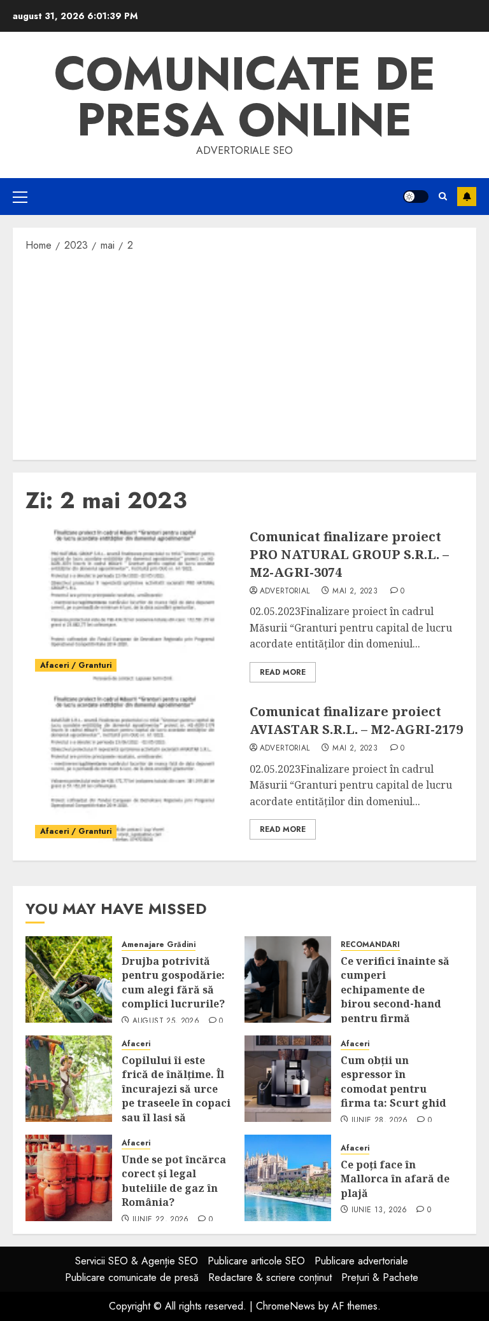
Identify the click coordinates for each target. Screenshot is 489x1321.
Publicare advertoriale (361, 1261)
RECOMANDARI (370, 944)
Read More (283, 672)
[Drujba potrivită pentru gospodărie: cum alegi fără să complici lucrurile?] (68, 979)
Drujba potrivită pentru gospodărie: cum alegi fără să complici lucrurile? (173, 982)
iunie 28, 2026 (379, 1121)
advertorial (285, 591)
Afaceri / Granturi (75, 665)
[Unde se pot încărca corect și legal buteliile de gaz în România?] (68, 1178)
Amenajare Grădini (158, 944)
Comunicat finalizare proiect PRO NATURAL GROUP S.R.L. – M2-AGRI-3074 (349, 554)
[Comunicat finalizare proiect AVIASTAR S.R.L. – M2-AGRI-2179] (132, 771)
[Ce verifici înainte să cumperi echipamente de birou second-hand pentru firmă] (287, 979)
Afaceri (136, 1044)
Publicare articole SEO (256, 1261)
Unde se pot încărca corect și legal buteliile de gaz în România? (174, 1180)
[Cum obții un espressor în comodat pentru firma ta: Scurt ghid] (287, 1078)
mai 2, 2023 (355, 591)
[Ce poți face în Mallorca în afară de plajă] (287, 1178)
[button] (20, 196)
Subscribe (466, 196)
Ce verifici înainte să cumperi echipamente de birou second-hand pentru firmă (395, 989)
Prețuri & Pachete (379, 1277)
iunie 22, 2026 (160, 1220)
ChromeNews (285, 1306)
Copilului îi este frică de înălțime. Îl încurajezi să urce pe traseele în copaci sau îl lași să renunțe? (176, 1095)
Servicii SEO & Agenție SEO (136, 1261)
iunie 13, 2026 (379, 1210)
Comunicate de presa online (245, 97)
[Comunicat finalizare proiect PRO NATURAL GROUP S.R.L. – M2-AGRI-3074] (132, 605)
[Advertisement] (244, 355)
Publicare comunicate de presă (132, 1277)
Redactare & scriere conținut (270, 1277)
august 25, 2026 (165, 1021)
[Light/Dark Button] (416, 196)
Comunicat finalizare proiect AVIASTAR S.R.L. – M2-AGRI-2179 (356, 720)
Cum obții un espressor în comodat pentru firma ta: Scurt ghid (393, 1081)
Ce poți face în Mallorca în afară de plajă (395, 1179)
